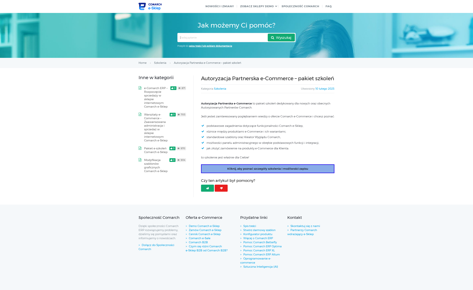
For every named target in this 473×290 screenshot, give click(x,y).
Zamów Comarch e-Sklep (205, 230)
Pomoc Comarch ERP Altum (261, 254)
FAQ (329, 6)
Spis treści (249, 226)
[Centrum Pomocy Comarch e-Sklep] (150, 6)
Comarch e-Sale (199, 238)
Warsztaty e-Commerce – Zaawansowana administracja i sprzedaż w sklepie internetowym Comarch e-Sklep (156, 127)
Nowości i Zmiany (219, 6)
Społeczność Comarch (300, 6)
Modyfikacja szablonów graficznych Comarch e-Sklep (156, 165)
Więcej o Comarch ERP (258, 238)
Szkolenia (220, 88)
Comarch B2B (198, 242)
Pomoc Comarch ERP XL (259, 250)
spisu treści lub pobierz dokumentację (210, 46)
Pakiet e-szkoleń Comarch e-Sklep (156, 150)
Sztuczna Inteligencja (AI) (260, 266)
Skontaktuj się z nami (305, 226)
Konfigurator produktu (257, 234)
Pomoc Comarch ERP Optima (262, 246)
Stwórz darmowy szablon (259, 230)
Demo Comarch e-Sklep (204, 226)
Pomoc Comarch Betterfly (260, 242)
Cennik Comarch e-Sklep (204, 234)
